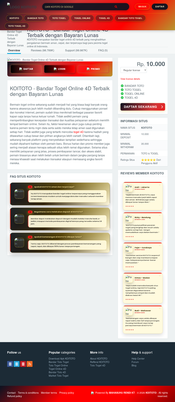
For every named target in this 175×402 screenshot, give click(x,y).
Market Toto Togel (58, 375)
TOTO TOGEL (59, 18)
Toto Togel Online (58, 365)
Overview (14, 50)
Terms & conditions (28, 392)
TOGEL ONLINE (82, 18)
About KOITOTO (98, 358)
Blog (134, 365)
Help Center (138, 358)
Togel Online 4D (57, 368)
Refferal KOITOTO (99, 362)
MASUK (142, 6)
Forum (135, 362)
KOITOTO (14, 18)
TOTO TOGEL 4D (16, 25)
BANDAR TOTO (36, 18)
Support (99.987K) (76, 50)
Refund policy (14, 396)
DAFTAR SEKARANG (140, 106)
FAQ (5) (103, 50)
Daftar (159, 6)
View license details (130, 78)
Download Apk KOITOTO (62, 358)
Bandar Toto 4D (57, 372)
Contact (11, 392)
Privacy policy (66, 392)
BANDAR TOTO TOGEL (130, 18)
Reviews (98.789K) (42, 50)
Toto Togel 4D (97, 365)
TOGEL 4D (104, 18)
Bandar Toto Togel (59, 362)
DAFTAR (28, 69)
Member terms (49, 392)
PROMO (95, 69)
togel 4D (78, 132)
